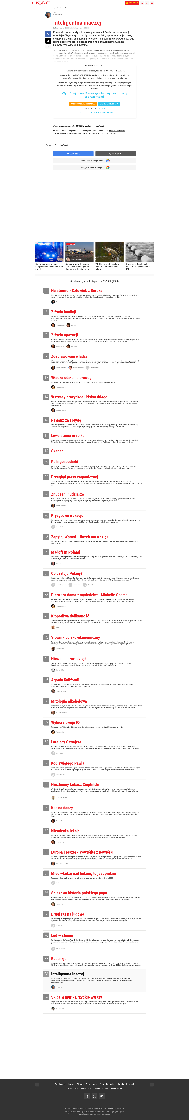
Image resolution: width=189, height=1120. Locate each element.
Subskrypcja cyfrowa (87, 1089)
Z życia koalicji (63, 312)
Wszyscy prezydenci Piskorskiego (79, 397)
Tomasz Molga (60, 670)
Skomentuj (117, 154)
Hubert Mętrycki (94, 367)
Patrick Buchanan (61, 691)
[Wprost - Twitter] (94, 1096)
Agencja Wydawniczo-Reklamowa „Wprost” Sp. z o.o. (90, 1108)
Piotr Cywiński (60, 842)
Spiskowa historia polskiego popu (79, 893)
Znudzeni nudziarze (67, 494)
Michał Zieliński (60, 649)
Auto (95, 1084)
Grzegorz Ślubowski (61, 821)
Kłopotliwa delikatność (70, 616)
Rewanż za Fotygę (66, 420)
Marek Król (59, 563)
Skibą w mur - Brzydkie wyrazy (76, 997)
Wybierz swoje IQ (65, 722)
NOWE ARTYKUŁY (94, 112)
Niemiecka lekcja (65, 831)
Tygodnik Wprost (61, 145)
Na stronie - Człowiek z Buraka (76, 290)
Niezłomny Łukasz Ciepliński (75, 784)
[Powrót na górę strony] (152, 1084)
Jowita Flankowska (61, 527)
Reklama (97, 1089)
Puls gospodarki (64, 461)
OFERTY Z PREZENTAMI (109, 104)
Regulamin (105, 1089)
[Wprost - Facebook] (87, 1096)
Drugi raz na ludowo (67, 914)
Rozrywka (110, 1084)
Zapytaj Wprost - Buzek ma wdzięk (79, 537)
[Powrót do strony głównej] (37, 1084)
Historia (120, 1084)
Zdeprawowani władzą (69, 356)
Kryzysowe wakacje (67, 515)
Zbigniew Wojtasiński (61, 712)
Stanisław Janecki (61, 302)
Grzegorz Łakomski (78, 367)
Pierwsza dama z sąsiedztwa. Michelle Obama (89, 595)
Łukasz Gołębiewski (61, 585)
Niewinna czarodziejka (70, 658)
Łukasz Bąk (59, 987)
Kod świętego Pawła (67, 763)
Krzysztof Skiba (60, 1008)
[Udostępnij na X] (48, 41)
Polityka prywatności (116, 1089)
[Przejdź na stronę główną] (32, 3)
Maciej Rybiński (60, 627)
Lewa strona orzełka (68, 435)
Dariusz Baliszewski (61, 798)
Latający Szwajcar (66, 742)
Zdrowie (80, 1084)
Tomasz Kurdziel (60, 948)
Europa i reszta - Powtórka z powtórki (82, 852)
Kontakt (76, 1089)
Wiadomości (60, 1084)
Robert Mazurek (60, 325)
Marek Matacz (60, 753)
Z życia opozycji (64, 335)
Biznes (71, 1084)
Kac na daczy (62, 807)
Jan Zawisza (59, 883)
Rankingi (130, 1084)
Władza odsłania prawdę (71, 377)
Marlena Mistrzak (92, 585)
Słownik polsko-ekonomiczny (75, 637)
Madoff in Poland (65, 552)
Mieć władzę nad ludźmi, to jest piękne (83, 873)
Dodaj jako (91, 167)
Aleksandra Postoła (61, 387)
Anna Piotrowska (60, 774)
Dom (102, 1084)
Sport (88, 1084)
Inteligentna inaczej (67, 974)
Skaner (57, 451)
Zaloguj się (102, 108)
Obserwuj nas (91, 160)
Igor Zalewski (74, 325)
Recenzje (58, 958)
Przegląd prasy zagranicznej (74, 477)
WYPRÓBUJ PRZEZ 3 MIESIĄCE (83, 104)
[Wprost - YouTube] (102, 1096)
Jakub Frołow (77, 585)
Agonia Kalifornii (65, 680)
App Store (102, 133)
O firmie (69, 1089)
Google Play (111, 133)
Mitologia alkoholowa (69, 701)
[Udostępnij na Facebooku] (48, 34)
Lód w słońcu (62, 935)
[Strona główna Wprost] (42, 3)
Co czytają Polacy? (67, 573)
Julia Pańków (59, 925)
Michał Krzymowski (61, 367)
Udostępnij (75, 154)
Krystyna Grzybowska (62, 863)
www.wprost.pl (97, 1114)
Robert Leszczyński (61, 904)
